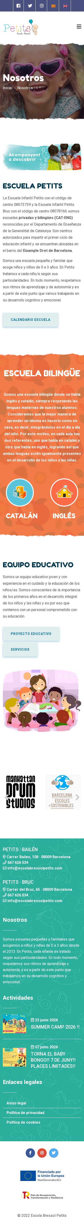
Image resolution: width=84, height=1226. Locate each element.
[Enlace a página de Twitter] (30, 5)
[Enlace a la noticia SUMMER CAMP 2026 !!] (14, 1024)
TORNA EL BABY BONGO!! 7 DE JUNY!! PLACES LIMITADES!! (53, 1060)
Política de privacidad (25, 1113)
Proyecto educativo (31, 634)
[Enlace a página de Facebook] (18, 5)
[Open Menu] (79, 26)
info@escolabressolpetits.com (34, 868)
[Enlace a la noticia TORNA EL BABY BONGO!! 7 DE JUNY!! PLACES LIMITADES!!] (14, 1057)
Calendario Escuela (30, 320)
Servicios (20, 649)
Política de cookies (23, 1122)
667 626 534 (17, 862)
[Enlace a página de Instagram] (42, 5)
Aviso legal (16, 1103)
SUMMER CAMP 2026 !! (55, 1027)
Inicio (7, 88)
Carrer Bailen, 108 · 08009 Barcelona (38, 857)
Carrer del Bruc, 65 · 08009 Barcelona (39, 889)
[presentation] (6, 797)
